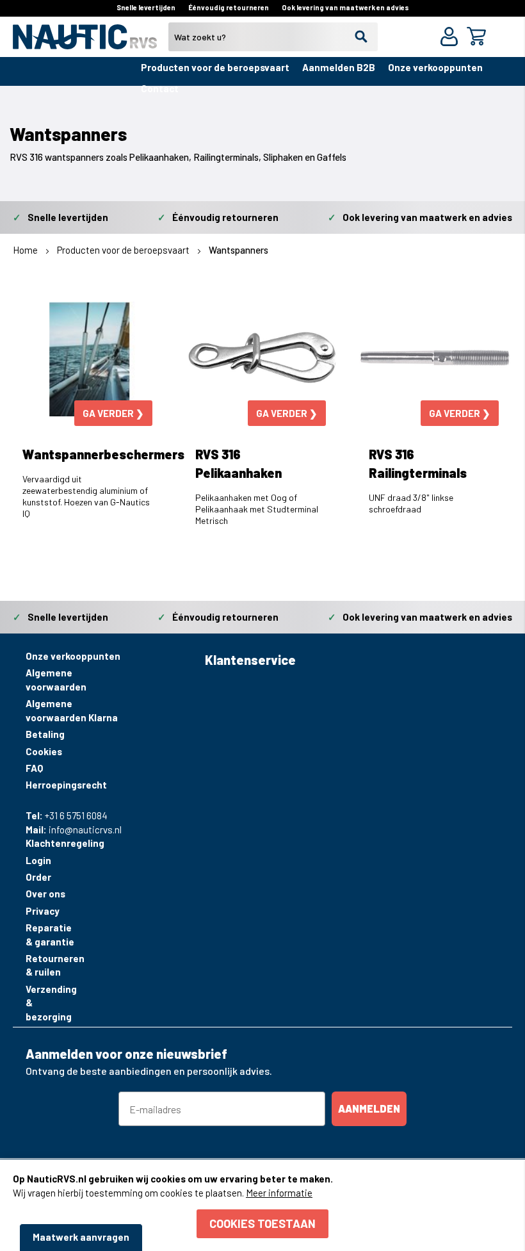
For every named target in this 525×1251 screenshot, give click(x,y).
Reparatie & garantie (50, 934)
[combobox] (273, 36)
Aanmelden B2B (338, 67)
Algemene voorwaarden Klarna (72, 710)
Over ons (45, 893)
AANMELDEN (369, 1108)
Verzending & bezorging (51, 1002)
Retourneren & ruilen (53, 965)
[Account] (451, 38)
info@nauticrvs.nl (85, 829)
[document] (262, 1205)
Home (26, 250)
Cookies (44, 751)
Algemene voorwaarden (56, 679)
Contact (160, 88)
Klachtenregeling (53, 843)
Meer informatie (279, 1192)
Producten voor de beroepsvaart (215, 67)
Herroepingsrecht (66, 784)
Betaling (45, 734)
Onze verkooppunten (435, 67)
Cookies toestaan (262, 1223)
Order (38, 877)
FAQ (34, 768)
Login (38, 860)
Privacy (43, 911)
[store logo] (85, 42)
